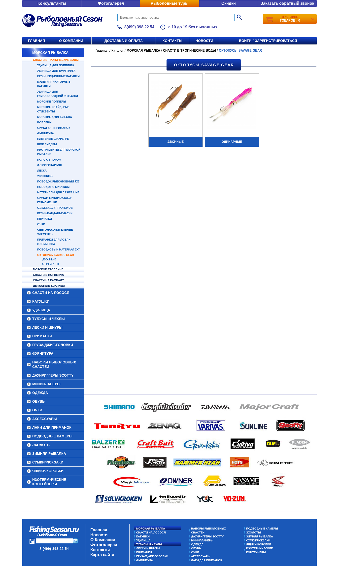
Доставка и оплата (123, 41)
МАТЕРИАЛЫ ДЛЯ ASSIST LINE (58, 192)
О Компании (102, 539)
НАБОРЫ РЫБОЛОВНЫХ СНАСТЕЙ (54, 364)
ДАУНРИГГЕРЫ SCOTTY (52, 375)
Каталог (117, 50)
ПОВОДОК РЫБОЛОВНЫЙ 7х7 (58, 181)
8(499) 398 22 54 (139, 27)
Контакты (172, 41)
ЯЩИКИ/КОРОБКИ (48, 471)
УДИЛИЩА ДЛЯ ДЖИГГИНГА (56, 70)
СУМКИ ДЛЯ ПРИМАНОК (53, 127)
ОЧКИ (41, 224)
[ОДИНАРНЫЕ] (232, 105)
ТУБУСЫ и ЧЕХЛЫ (48, 319)
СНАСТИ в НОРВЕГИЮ (48, 274)
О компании (71, 41)
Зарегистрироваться (276, 41)
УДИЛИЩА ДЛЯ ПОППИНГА (55, 65)
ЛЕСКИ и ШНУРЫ (47, 327)
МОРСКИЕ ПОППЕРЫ (51, 101)
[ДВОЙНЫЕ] (176, 105)
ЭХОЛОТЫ (41, 445)
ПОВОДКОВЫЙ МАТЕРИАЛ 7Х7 (58, 249)
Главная (36, 41)
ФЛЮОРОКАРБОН (49, 165)
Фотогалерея (111, 3)
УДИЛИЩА (41, 310)
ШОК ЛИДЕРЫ (47, 144)
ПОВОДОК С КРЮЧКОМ (53, 186)
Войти (245, 41)
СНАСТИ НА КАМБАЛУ (48, 280)
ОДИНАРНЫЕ (51, 263)
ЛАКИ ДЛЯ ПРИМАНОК (51, 427)
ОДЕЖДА (40, 393)
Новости (204, 41)
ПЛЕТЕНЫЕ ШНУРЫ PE (53, 138)
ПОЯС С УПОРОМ (49, 159)
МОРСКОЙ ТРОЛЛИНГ (48, 269)
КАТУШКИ (40, 301)
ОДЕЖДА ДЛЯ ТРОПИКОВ (55, 207)
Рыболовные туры (170, 3)
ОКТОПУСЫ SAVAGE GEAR (55, 254)
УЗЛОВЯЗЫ (45, 176)
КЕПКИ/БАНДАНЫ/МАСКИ (54, 213)
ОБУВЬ (38, 401)
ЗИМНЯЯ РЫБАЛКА (49, 454)
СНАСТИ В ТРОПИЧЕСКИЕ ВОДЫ (56, 59)
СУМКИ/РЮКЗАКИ (47, 462)
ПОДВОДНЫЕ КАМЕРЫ (52, 436)
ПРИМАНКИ (42, 336)
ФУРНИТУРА (45, 133)
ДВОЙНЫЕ (49, 259)
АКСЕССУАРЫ (44, 419)
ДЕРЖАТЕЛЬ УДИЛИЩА (49, 285)
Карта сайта (102, 554)
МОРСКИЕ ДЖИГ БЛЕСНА (54, 116)
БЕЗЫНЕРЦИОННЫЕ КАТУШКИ (58, 76)
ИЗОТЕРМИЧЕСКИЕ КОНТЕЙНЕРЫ (49, 482)
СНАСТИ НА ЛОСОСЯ (50, 293)
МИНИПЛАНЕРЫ (46, 384)
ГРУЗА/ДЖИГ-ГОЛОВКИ (52, 345)
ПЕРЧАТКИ (44, 218)
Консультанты (51, 3)
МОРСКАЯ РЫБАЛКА (50, 53)
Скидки (228, 3)
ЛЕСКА (42, 170)
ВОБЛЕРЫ (44, 122)
